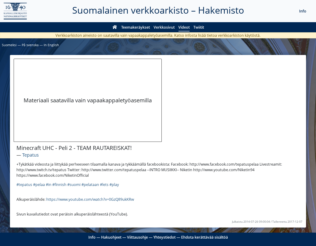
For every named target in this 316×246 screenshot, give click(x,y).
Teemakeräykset (135, 27)
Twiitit (198, 27)
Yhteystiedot (164, 237)
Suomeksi (9, 45)
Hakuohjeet (111, 237)
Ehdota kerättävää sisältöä (204, 237)
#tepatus (24, 184)
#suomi (74, 184)
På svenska (30, 45)
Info (302, 11)
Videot (184, 27)
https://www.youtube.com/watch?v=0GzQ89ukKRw (90, 199)
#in (48, 184)
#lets (104, 184)
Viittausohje (137, 237)
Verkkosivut (164, 27)
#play (114, 184)
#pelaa (39, 184)
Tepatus (30, 155)
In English (51, 45)
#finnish (59, 184)
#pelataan (90, 184)
